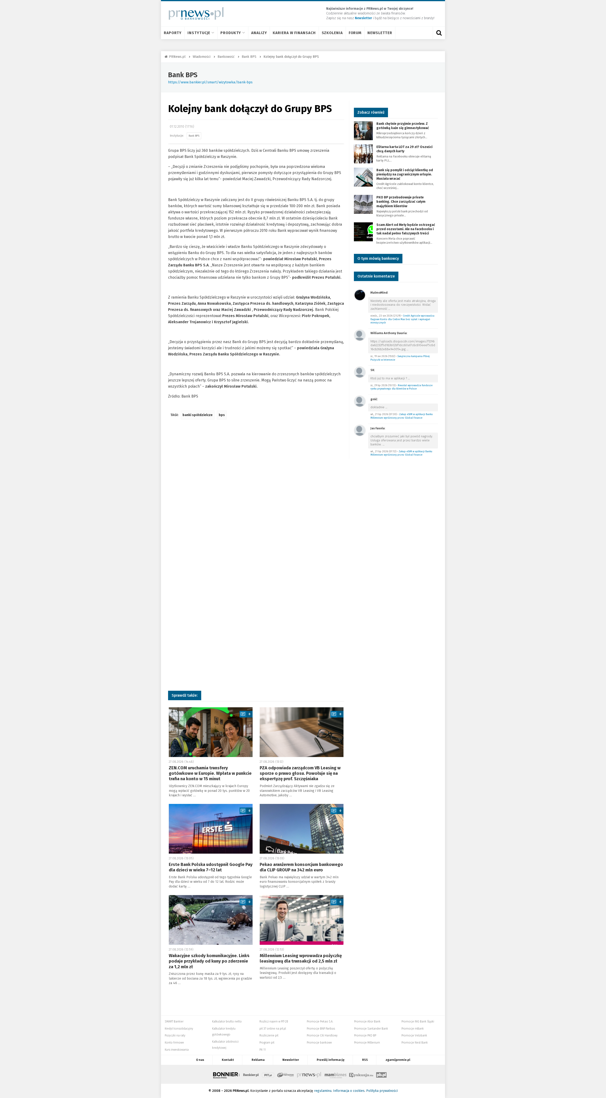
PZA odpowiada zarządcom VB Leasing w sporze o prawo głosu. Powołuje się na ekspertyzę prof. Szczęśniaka (300, 773)
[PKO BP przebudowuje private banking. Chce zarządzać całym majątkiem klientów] (363, 204)
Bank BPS (182, 75)
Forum (355, 33)
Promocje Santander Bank (371, 1028)
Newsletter (379, 33)
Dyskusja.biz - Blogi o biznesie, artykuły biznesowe (361, 1074)
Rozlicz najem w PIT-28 (273, 1021)
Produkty (230, 33)
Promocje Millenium (367, 1042)
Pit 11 (262, 1049)
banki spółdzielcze (198, 415)
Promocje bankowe (319, 1042)
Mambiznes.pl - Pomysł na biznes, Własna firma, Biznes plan (335, 1074)
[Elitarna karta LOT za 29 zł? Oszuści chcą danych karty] (363, 153)
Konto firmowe (174, 1042)
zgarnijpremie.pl (398, 1060)
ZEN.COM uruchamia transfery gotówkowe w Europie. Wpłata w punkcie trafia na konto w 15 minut (210, 773)
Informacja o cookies (349, 1091)
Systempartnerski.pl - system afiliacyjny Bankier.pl (285, 1074)
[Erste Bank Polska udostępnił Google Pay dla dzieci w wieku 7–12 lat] (211, 829)
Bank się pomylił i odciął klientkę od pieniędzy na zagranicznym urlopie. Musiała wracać (404, 174)
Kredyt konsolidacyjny (179, 1028)
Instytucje (198, 33)
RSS (365, 1060)
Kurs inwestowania (177, 1049)
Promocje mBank (412, 1028)
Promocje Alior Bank (367, 1021)
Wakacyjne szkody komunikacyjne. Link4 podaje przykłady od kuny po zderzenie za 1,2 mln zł (209, 961)
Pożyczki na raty (175, 1035)
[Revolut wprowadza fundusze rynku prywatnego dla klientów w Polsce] (360, 372)
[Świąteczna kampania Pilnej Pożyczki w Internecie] (360, 335)
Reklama (258, 1060)
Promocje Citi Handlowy (322, 1035)
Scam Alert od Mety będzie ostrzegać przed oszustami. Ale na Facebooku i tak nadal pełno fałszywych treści (405, 229)
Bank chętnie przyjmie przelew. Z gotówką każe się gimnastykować (402, 126)
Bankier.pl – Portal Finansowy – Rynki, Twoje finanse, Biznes (251, 1074)
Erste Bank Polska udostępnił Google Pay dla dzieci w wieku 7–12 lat (211, 867)
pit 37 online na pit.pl (272, 1028)
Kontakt (228, 1060)
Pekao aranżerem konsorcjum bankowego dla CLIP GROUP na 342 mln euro (301, 867)
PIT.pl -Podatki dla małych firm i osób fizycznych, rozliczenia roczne (268, 1074)
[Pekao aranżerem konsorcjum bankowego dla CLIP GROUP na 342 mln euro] (301, 829)
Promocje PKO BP (365, 1035)
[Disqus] (256, 494)
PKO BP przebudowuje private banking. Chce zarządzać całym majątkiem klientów (400, 201)
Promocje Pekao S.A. (320, 1021)
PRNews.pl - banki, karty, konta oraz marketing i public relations (309, 1074)
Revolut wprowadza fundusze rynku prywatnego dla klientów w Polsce (401, 387)
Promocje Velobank (414, 1035)
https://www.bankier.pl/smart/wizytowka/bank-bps (210, 82)
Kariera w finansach (294, 33)
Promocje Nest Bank (414, 1042)
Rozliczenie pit (268, 1035)
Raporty (173, 33)
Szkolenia (332, 33)
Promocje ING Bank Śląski (417, 1021)
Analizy (259, 33)
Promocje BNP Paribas (321, 1028)
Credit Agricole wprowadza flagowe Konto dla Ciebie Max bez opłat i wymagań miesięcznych (402, 319)
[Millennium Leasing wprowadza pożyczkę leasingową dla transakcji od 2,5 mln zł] (301, 920)
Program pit (266, 1042)
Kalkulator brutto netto (227, 1021)
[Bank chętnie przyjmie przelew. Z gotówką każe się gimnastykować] (363, 130)
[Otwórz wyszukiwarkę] (439, 33)
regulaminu (322, 1091)
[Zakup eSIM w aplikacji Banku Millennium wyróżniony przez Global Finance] (360, 401)
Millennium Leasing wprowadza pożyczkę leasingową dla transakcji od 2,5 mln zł (301, 958)
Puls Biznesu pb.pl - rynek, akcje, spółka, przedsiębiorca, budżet (381, 1074)
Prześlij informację (330, 1060)
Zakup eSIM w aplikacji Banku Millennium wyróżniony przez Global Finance (401, 416)
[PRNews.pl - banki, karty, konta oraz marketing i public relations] (194, 13)
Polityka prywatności (382, 1091)
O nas (200, 1060)
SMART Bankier (174, 1021)
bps (222, 415)
